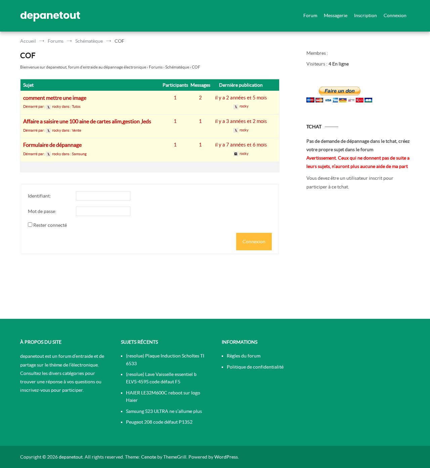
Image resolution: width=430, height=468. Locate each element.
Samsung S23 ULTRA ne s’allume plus (164, 411)
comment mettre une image (54, 98)
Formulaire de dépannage (52, 145)
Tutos (76, 106)
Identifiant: (39, 196)
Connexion (395, 15)
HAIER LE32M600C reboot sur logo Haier (163, 396)
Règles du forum (243, 355)
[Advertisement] (358, 257)
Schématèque (177, 67)
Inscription (365, 15)
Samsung (79, 154)
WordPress (226, 457)
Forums (156, 67)
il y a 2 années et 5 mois (241, 97)
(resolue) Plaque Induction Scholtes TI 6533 (165, 359)
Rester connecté (50, 225)
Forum (310, 15)
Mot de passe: (42, 211)
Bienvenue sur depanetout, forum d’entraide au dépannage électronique (83, 67)
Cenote (148, 457)
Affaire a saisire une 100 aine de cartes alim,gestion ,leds (87, 121)
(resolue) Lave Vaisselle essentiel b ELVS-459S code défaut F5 (161, 378)
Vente (76, 130)
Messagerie (335, 15)
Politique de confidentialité (255, 367)
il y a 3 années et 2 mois (241, 121)
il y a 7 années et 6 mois (241, 144)
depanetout (50, 16)
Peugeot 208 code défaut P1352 (159, 422)
